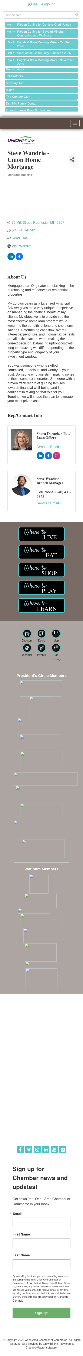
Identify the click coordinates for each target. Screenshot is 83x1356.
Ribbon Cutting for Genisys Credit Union (44, 22)
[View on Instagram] (56, 458)
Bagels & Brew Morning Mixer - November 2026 (45, 59)
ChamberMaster (35, 1347)
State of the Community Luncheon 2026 (44, 50)
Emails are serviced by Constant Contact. (41, 1298)
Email (17, 1213)
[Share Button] (72, 159)
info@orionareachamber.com (28, 1040)
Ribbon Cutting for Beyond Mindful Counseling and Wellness (40, 31)
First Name (21, 1234)
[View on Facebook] (19, 259)
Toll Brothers (14, 73)
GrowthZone (50, 1343)
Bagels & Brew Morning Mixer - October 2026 (44, 42)
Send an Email (48, 447)
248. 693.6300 (19, 1035)
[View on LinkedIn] (11, 259)
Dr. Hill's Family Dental (21, 101)
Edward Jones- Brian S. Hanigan (28, 108)
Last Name (21, 1255)
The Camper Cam (18, 94)
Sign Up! (41, 1312)
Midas (10, 87)
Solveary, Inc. (15, 81)
